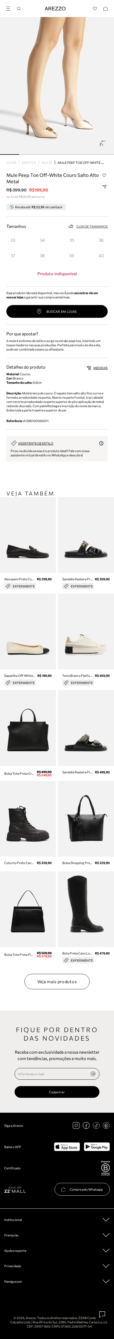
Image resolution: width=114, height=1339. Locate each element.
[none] (93, 1074)
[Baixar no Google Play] (97, 1146)
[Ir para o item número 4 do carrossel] (85, 154)
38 (42, 255)
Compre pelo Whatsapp (86, 1189)
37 (13, 255)
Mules (46, 162)
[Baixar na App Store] (67, 1146)
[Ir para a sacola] (105, 9)
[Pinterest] (106, 1125)
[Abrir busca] (19, 9)
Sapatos (29, 162)
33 (12, 240)
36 (101, 240)
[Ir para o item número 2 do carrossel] (47, 154)
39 (71, 255)
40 (101, 255)
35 (71, 240)
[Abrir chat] (102, 1314)
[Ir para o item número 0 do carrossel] (9, 154)
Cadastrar (57, 1092)
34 (42, 240)
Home (11, 162)
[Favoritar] (104, 175)
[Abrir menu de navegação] (10, 8)
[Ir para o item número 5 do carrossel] (104, 154)
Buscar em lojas (61, 311)
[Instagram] (76, 1125)
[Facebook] (86, 1125)
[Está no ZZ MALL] (15, 1189)
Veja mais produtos (57, 981)
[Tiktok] (96, 1125)
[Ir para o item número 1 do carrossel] (28, 154)
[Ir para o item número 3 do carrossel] (66, 154)
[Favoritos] (95, 9)
